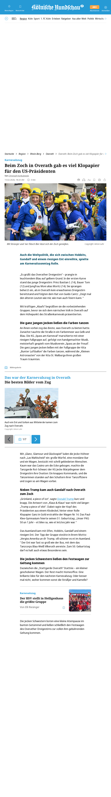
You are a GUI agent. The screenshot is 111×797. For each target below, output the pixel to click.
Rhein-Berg (35, 153)
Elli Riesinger (32, 607)
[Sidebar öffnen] (14, 19)
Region (22, 153)
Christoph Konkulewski (19, 175)
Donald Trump (65, 499)
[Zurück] (6, 18)
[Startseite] (57, 7)
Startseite (9, 153)
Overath (50, 153)
